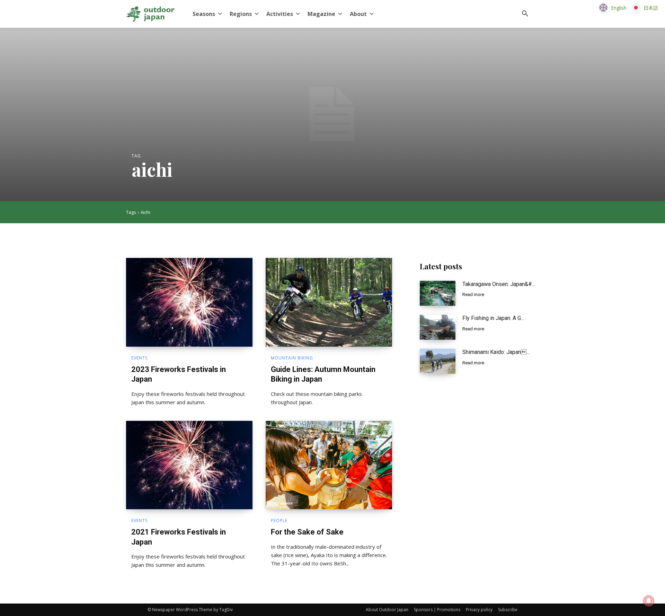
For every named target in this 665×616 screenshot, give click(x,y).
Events (139, 358)
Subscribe (507, 610)
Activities (279, 14)
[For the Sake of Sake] (329, 465)
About (358, 14)
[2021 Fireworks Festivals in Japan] (189, 465)
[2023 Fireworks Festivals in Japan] (189, 302)
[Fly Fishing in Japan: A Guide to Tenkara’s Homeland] (437, 327)
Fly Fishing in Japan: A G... (493, 318)
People (279, 521)
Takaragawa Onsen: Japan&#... (498, 284)
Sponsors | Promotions (437, 610)
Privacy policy (479, 610)
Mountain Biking (292, 358)
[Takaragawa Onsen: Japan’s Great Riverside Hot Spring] (437, 293)
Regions (241, 14)
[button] (525, 14)
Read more (473, 294)
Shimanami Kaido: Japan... (496, 352)
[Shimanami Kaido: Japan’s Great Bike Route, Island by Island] (437, 361)
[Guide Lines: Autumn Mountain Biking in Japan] (329, 302)
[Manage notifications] (648, 600)
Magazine (321, 14)
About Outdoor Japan (387, 610)
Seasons (204, 14)
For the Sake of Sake (307, 532)
